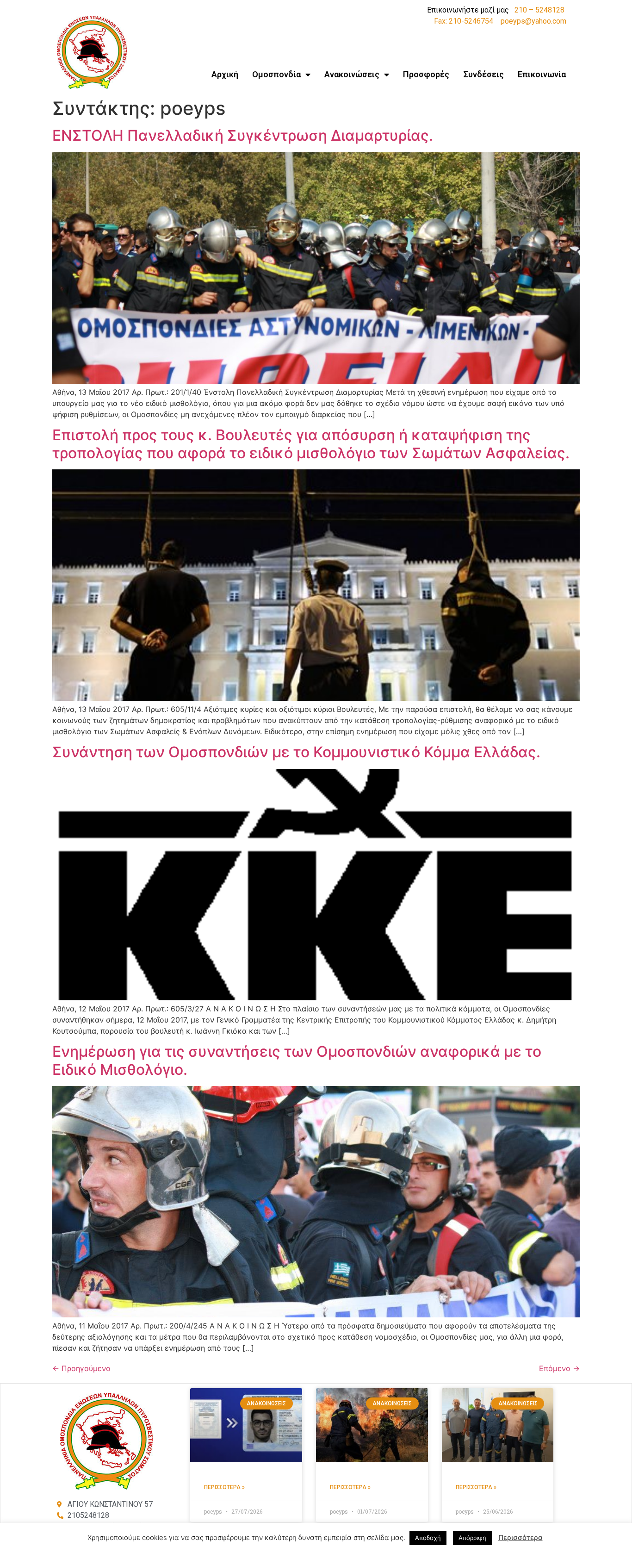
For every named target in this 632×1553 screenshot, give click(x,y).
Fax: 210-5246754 (463, 21)
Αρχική (224, 74)
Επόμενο (559, 1368)
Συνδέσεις (483, 74)
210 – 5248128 (539, 10)
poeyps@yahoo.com (533, 21)
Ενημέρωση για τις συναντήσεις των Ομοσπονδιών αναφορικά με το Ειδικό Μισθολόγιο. (296, 1060)
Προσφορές (426, 74)
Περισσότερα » (224, 1487)
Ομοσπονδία (276, 74)
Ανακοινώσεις (351, 74)
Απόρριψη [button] (472, 1537)
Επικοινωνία (542, 74)
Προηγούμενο (81, 1368)
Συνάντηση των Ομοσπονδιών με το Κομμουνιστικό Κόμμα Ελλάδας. (296, 752)
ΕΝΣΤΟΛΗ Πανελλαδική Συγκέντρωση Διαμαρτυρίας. (242, 135)
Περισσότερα (520, 1537)
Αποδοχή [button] (428, 1537)
